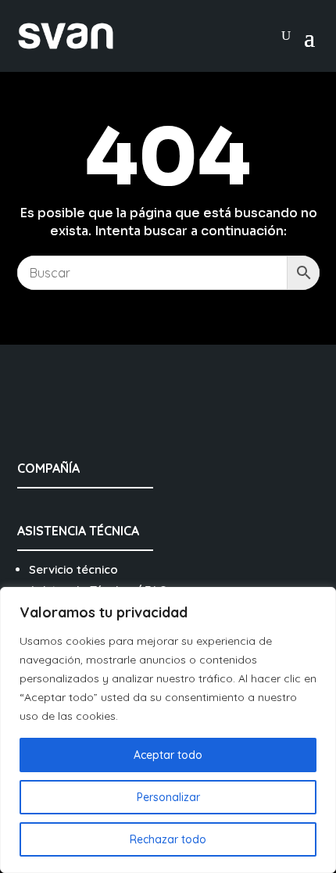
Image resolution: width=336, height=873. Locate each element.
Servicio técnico (73, 569)
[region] (168, 730)
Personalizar (168, 797)
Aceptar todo (168, 755)
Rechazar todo (168, 839)
